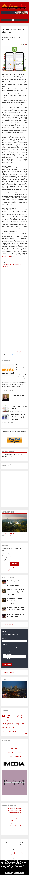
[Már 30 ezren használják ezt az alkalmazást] (14, 70)
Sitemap (24, 847)
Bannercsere (14, 855)
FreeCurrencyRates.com (8, 672)
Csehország (18, 264)
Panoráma (6, 847)
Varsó (3, 700)
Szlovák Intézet (14, 819)
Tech (16, 845)
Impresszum (6, 853)
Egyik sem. (6, 560)
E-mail (4, 638)
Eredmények (7, 570)
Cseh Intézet (14, 817)
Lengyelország (7, 556)
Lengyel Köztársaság (14, 823)
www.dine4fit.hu (6, 256)
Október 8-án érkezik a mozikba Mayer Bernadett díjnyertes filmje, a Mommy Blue (16, 592)
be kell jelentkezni (20, 352)
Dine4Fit (12, 264)
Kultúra (13, 843)
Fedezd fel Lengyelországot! (9, 533)
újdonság (20, 724)
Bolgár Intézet (14, 821)
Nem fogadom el (18, 872)
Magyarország (12, 716)
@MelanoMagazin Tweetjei (9, 624)
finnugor (14, 731)
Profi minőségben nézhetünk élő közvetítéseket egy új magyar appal (17, 417)
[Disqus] (14, 288)
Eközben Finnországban (14, 808)
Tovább (25, 734)
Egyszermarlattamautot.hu (14, 752)
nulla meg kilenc (8, 654)
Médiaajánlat (14, 853)
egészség (5, 720)
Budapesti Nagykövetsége (14, 825)
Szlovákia (5, 558)
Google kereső (6, 465)
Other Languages (15, 847)
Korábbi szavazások (9, 568)
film (9, 720)
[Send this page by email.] (23, 44)
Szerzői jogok (21, 853)
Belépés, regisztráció (8, 451)
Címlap (8, 843)
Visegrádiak (20, 843)
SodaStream (14, 720)
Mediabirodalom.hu (14, 748)
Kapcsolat (14, 849)
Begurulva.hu (14, 744)
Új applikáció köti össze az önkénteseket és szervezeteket (17, 398)
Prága (3, 702)
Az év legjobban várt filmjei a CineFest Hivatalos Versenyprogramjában (15, 601)
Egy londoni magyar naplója (14, 810)
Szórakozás (10, 845)
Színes (20, 845)
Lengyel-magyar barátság (14, 812)
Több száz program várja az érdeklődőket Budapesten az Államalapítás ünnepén (14, 583)
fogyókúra (6, 266)
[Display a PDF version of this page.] (26, 44)
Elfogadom (9, 872)
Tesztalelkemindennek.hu (14, 756)
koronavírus (8, 727)
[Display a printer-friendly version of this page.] (21, 44)
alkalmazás (6, 264)
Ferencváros (18, 728)
